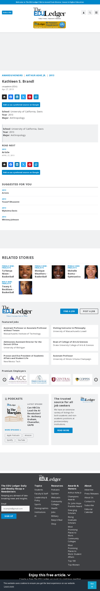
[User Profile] (83, 12)
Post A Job (89, 311)
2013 (51, 75)
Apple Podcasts (13, 435)
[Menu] (96, 12)
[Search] (90, 12)
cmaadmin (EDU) (9, 86)
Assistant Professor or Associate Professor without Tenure (25, 329)
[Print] (4, 96)
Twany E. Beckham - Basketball (8, 289)
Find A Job (69, 311)
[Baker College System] (86, 379)
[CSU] (43, 379)
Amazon (28, 435)
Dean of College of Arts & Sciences (70, 342)
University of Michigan (14, 347)
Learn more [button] (9, 587)
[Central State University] (21, 379)
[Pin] (29, 96)
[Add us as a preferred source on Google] (36, 96)
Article (5, 152)
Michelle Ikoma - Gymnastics (74, 273)
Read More (63, 430)
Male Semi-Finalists (7, 283)
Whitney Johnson (10, 219)
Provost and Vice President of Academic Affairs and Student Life (24, 357)
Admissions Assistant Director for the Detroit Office (23, 343)
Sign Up (9, 516)
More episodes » (13, 430)
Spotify (10, 440)
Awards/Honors (12, 75)
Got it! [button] (92, 585)
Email (3, 504)
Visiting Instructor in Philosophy (69, 328)
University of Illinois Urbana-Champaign (72, 359)
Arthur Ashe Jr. (36, 75)
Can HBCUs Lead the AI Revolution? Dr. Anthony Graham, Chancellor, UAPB (34, 416)
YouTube (21, 440)
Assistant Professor (63, 356)
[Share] (10, 96)
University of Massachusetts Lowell (69, 331)
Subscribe (7, 12)
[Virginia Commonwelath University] (65, 379)
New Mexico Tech (12, 361)
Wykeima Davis (9, 211)
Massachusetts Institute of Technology (22, 333)
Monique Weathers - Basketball (41, 273)
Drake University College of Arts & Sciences (73, 345)
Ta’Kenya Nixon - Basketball (8, 273)
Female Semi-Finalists (8, 267)
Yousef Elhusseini (10, 202)
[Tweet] (23, 96)
